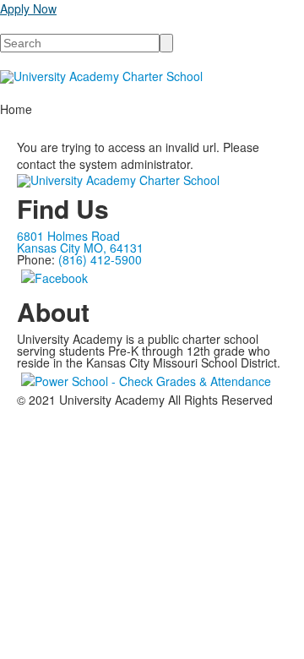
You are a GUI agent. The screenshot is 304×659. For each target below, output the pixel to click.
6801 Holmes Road (68, 235)
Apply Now (28, 8)
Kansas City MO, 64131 (80, 247)
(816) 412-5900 (100, 259)
